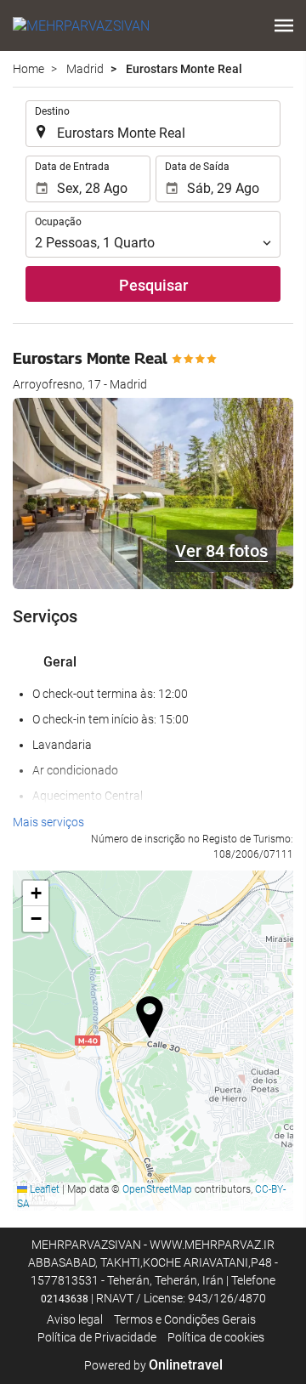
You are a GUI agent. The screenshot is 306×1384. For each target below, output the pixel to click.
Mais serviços (48, 822)
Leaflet (43, 1189)
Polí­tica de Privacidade (96, 1337)
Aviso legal (75, 1319)
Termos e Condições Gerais (185, 1319)
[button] (284, 25)
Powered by (153, 1365)
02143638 (64, 1299)
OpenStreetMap (157, 1189)
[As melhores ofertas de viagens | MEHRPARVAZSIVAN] (81, 25)
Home (28, 69)
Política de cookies (215, 1337)
